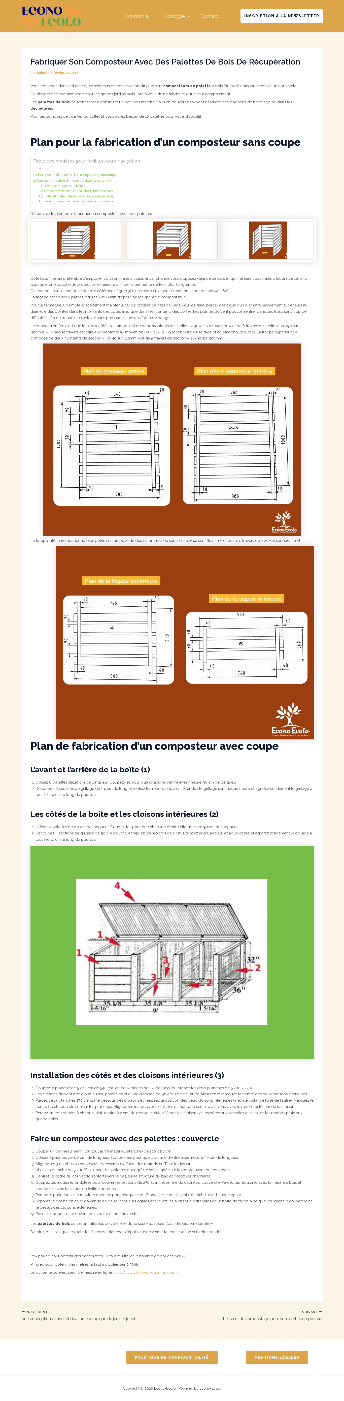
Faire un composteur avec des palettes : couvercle (78, 201)
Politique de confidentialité (172, 1357)
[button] (151, 16)
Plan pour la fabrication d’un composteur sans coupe (76, 175)
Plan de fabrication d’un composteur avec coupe (73, 180)
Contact (210, 16)
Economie (137, 16)
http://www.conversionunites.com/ (146, 1272)
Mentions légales (277, 1357)
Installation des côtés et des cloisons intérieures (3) (79, 196)
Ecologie (174, 16)
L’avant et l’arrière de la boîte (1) (65, 186)
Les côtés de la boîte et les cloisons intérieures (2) (78, 191)
